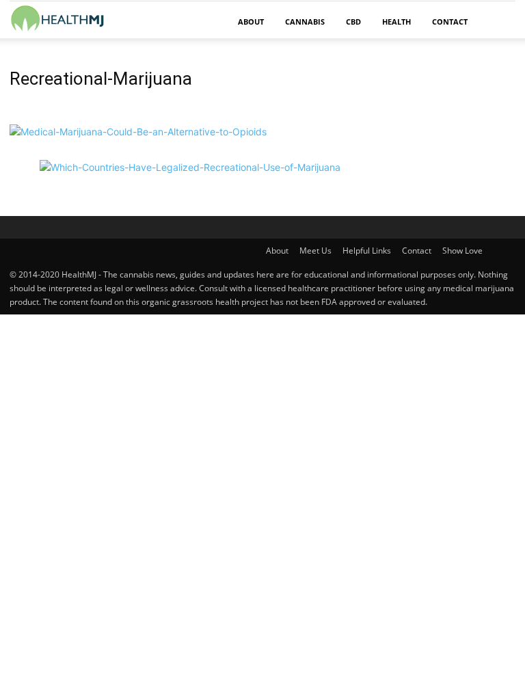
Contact (450, 21)
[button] (499, 22)
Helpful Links (366, 250)
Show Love (462, 250)
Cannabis (305, 21)
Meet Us (315, 250)
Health (396, 21)
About (251, 21)
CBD (353, 21)
